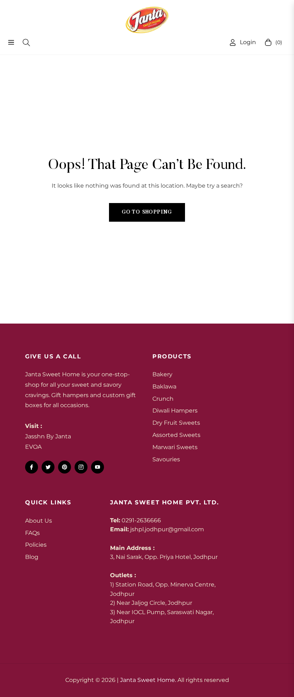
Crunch (163, 398)
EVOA (33, 446)
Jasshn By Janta (48, 436)
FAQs (32, 532)
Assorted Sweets (176, 435)
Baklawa (164, 386)
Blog (31, 557)
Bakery (162, 374)
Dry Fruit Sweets (176, 422)
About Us (38, 520)
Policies (36, 544)
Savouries (166, 459)
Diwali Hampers (175, 410)
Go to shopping (147, 212)
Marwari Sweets (175, 447)
